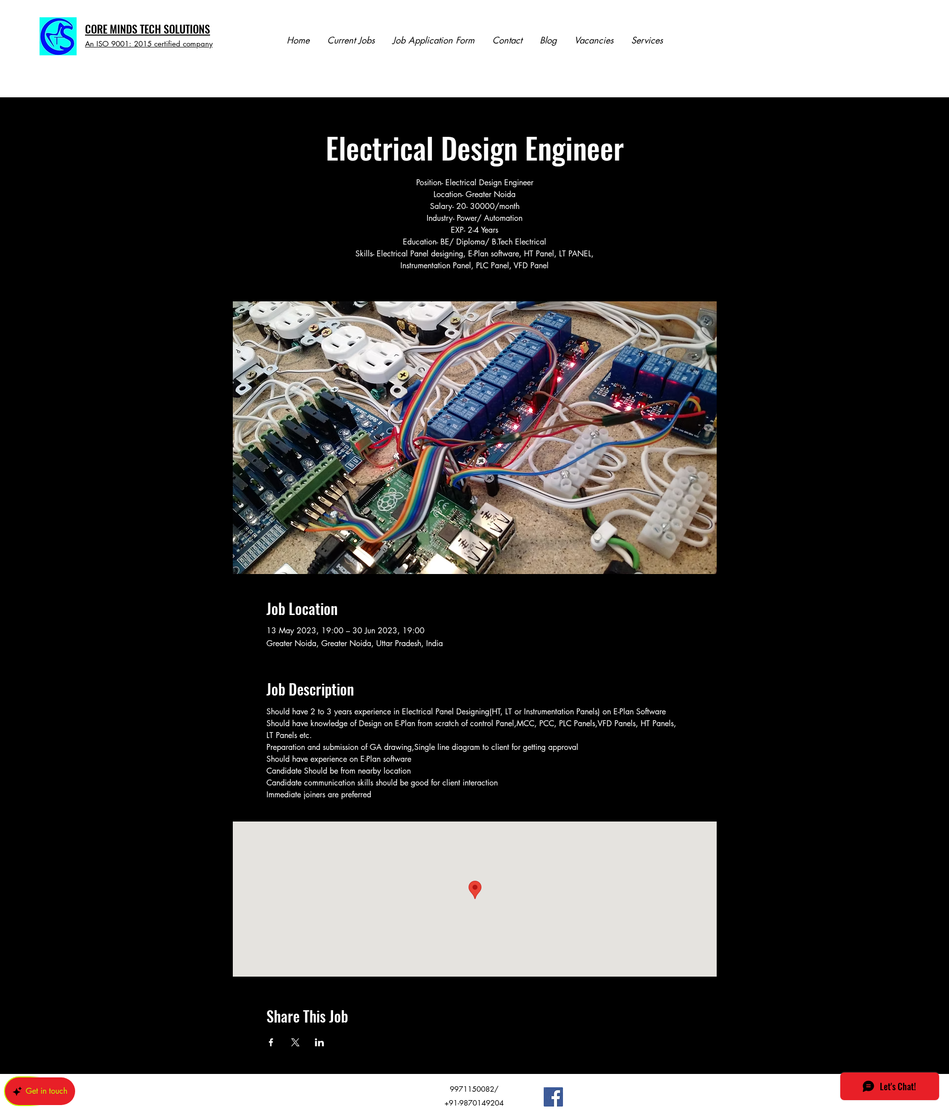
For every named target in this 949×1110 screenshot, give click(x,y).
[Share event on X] (295, 1042)
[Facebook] (553, 1097)
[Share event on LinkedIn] (319, 1042)
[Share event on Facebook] (271, 1042)
